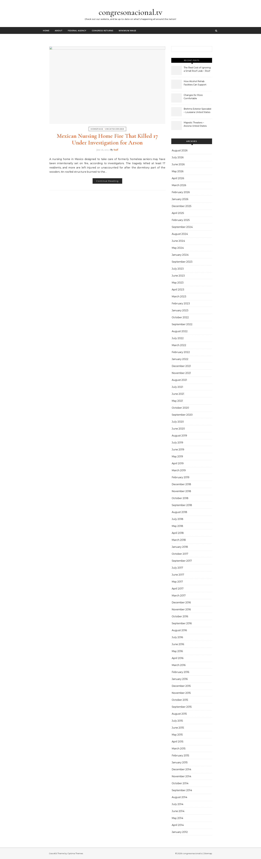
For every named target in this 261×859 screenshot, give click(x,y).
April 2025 (178, 213)
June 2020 (178, 428)
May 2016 (177, 651)
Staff (116, 149)
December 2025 (181, 206)
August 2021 (179, 380)
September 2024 (182, 227)
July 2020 (178, 421)
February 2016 (180, 672)
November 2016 (181, 609)
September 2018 (182, 505)
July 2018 (177, 519)
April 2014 (178, 825)
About (58, 30)
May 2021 (177, 400)
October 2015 (180, 699)
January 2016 (180, 679)
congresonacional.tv (130, 12)
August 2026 (179, 150)
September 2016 (182, 623)
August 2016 (179, 630)
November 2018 (181, 491)
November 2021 (181, 373)
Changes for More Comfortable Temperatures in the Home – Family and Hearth (194, 97)
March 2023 (179, 296)
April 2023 (178, 289)
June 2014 (178, 811)
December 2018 (181, 484)
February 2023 (181, 303)
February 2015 (180, 755)
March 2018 (179, 540)
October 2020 (180, 407)
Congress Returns (102, 30)
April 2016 (177, 658)
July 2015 (177, 720)
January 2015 (180, 762)
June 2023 (178, 275)
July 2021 (177, 387)
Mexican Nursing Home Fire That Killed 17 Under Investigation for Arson (107, 139)
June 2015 (178, 727)
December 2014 (181, 769)
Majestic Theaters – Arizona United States (195, 124)
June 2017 (178, 574)
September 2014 (182, 790)
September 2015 (182, 706)
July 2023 (178, 268)
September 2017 (182, 560)
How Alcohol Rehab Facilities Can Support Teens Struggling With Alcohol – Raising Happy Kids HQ (196, 83)
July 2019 (177, 442)
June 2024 (178, 240)
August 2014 (179, 797)
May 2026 (177, 171)
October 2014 (180, 783)
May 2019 (177, 456)
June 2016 (178, 644)
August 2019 (179, 435)
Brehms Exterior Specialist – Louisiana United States (197, 110)
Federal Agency (77, 30)
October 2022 (180, 317)
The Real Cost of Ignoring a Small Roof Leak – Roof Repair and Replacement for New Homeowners (197, 69)
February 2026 (181, 192)
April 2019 (178, 463)
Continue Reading (107, 181)
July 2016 (177, 637)
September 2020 (182, 414)
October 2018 (180, 498)
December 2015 (181, 686)
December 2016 (181, 602)
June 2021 (178, 393)
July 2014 (177, 804)
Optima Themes (75, 853)
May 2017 (177, 581)
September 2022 (182, 324)
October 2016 (180, 616)
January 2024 (180, 254)
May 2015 (177, 734)
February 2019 (180, 477)
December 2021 (181, 366)
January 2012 (180, 832)
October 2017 (180, 553)
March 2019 (179, 470)
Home (46, 30)
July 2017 (177, 567)
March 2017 (179, 595)
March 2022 (179, 345)
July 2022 (178, 338)
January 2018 (180, 546)
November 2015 (181, 692)
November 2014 (181, 776)
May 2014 (177, 818)
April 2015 (177, 741)
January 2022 (180, 359)
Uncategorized (114, 129)
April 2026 (178, 178)
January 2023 (180, 310)
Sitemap (208, 853)
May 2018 (177, 526)
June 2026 (178, 164)
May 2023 (178, 282)
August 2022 (180, 331)
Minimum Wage (127, 30)
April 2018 (178, 533)
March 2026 (179, 185)
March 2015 (178, 748)
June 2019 (178, 449)
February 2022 (181, 352)
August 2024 (180, 234)
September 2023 (182, 261)
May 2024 (178, 247)
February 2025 (181, 220)
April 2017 (178, 588)
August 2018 (179, 512)
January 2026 (180, 199)
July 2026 (178, 157)
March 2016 (178, 665)
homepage (97, 129)
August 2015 (179, 713)
